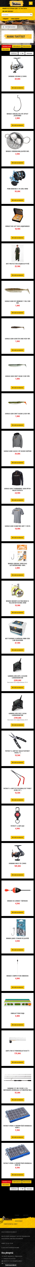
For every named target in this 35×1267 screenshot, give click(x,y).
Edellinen (14, 53)
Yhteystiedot (18, 1221)
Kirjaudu (5, 19)
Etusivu (17, 1215)
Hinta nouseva (26, 46)
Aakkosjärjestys (17, 46)
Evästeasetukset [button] (10, 1265)
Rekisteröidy (15, 19)
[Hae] (31, 14)
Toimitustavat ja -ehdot (11, 1224)
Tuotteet (25, 1215)
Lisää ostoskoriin (18, 88)
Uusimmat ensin (7, 46)
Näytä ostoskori (15, 8)
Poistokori (18, 1218)
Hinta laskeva (6, 49)
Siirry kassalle (8, 11)
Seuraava (29, 53)
